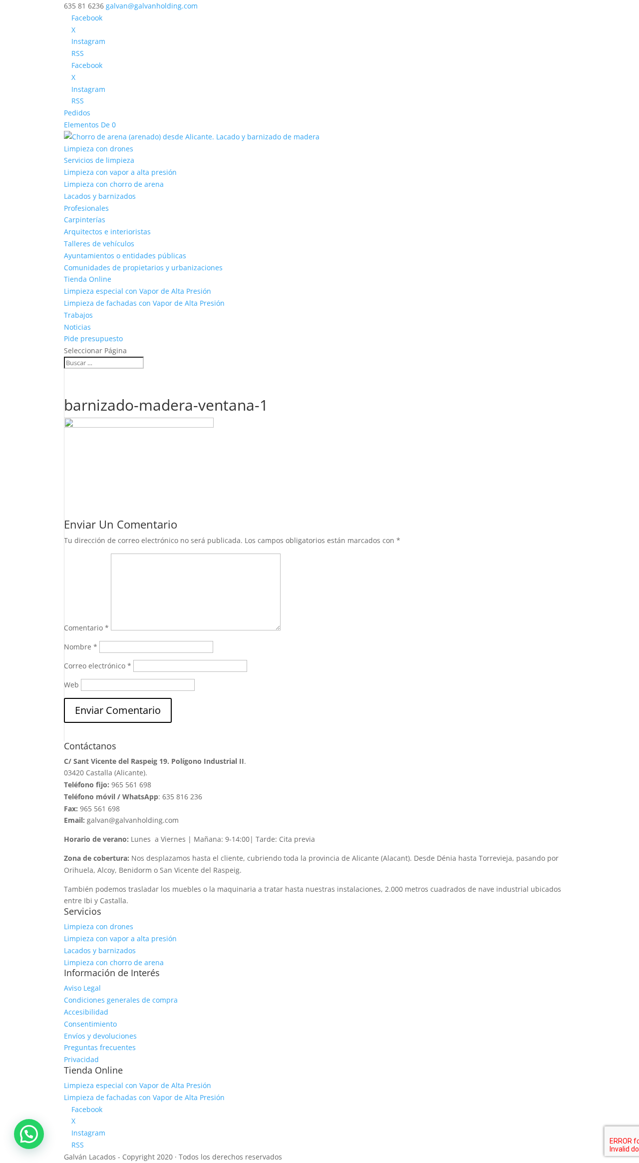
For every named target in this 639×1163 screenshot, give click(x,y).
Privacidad (81, 1059)
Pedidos (77, 112)
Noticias (77, 327)
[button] (29, 1134)
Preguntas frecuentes (100, 1047)
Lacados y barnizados (100, 196)
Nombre (80, 646)
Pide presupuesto (93, 338)
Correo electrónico (97, 665)
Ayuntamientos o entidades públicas (125, 255)
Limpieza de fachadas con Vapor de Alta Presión (144, 303)
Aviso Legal (82, 988)
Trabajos (78, 315)
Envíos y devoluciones (100, 1036)
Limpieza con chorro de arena (114, 184)
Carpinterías (84, 219)
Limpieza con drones (98, 148)
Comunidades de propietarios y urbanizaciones (143, 267)
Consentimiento (90, 1024)
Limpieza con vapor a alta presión (120, 172)
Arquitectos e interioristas (107, 231)
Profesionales (86, 208)
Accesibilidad (86, 1012)
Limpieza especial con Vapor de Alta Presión (137, 291)
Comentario (86, 627)
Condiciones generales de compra (121, 1000)
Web (71, 684)
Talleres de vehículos (99, 243)
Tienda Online (87, 279)
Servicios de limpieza (99, 160)
